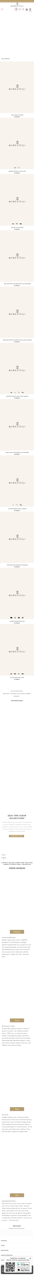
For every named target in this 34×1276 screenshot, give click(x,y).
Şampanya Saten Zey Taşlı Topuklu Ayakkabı (17, 396)
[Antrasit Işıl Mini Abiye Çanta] (17, 593)
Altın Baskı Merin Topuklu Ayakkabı (17, 508)
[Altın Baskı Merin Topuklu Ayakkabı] (17, 481)
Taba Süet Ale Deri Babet (17, 227)
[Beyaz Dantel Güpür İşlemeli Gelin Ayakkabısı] (17, 425)
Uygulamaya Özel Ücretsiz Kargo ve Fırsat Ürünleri (17, 1)
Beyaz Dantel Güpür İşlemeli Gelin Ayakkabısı (17, 452)
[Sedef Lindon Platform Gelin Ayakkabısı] (17, 537)
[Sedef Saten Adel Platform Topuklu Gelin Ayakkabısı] (17, 256)
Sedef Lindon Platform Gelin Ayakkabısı (17, 565)
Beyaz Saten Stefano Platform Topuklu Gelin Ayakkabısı (17, 340)
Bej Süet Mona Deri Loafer (17, 677)
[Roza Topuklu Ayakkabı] (17, 87)
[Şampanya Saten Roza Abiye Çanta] (17, 143)
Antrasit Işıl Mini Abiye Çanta (17, 621)
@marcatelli (17, 1226)
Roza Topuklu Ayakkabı (17, 115)
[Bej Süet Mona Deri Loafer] (17, 650)
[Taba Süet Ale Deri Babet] (17, 199)
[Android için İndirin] (23, 1264)
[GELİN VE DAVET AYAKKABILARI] (17, 45)
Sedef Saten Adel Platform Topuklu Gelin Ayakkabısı (17, 283)
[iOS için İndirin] (23, 1269)
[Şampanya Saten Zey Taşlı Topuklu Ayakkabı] (17, 368)
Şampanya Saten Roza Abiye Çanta (17, 171)
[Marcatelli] (17, 4)
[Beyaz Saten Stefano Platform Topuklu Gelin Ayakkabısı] (17, 312)
